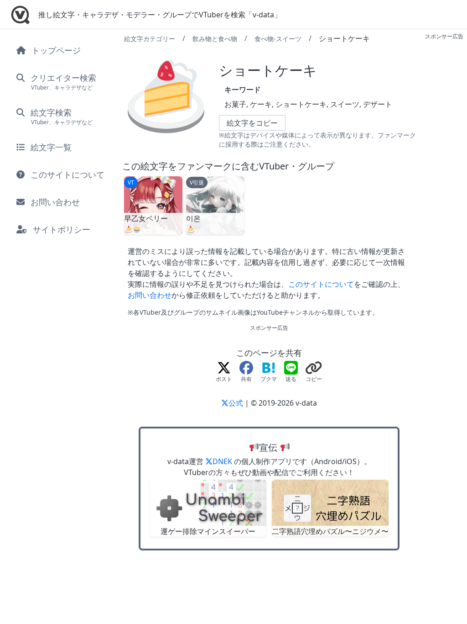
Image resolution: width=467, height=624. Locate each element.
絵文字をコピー (252, 123)
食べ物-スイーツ (277, 38)
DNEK (223, 461)
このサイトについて (321, 284)
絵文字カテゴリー (149, 38)
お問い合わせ (149, 295)
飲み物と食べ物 (214, 38)
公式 (236, 403)
